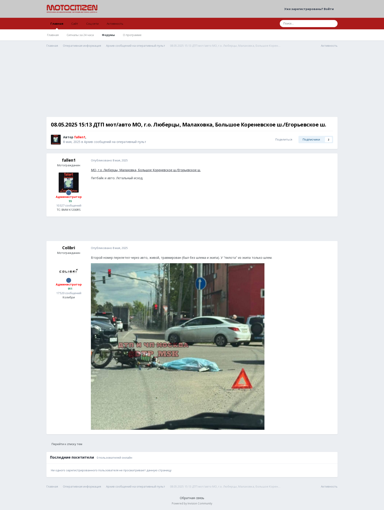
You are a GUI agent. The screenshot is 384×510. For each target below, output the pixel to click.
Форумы (108, 35)
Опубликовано (109, 160)
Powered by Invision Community (192, 503)
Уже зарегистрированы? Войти (309, 9)
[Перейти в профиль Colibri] (69, 270)
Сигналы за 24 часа (80, 35)
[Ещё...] (329, 160)
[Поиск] (333, 23)
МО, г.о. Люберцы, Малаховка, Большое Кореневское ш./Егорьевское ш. (146, 170)
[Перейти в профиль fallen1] (56, 140)
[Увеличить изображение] (177, 346)
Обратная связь (192, 498)
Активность (115, 24)
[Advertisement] (192, 86)
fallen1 (69, 160)
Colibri (68, 247)
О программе (132, 35)
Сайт (74, 24)
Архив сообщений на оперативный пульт (115, 142)
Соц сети (92, 24)
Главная (56, 24)
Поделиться (283, 139)
